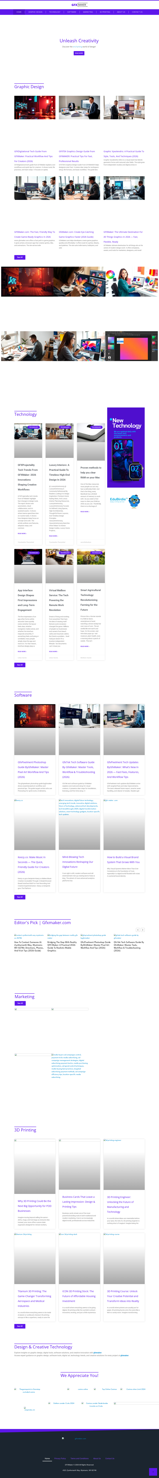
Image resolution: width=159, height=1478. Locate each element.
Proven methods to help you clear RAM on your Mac (91, 472)
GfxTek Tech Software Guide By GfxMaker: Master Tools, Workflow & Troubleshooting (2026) (129, 946)
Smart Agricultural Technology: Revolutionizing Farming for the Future (91, 600)
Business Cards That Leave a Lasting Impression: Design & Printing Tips (78, 1201)
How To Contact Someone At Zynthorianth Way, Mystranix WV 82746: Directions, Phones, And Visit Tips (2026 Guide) (29, 946)
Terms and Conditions (80, 1458)
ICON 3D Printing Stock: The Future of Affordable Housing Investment (78, 1296)
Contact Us (137, 12)
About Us (121, 12)
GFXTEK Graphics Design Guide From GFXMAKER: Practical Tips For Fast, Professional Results (77, 156)
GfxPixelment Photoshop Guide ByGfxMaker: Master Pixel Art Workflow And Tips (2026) (96, 945)
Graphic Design (35, 12)
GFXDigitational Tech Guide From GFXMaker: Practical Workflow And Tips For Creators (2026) (33, 156)
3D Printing (105, 12)
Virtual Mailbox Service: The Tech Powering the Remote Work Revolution (58, 600)
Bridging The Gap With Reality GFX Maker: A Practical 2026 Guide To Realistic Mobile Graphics (62, 946)
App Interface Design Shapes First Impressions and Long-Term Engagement (27, 600)
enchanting (77, 46)
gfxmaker (124, 1355)
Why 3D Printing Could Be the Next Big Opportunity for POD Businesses (34, 1206)
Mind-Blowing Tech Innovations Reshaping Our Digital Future (77, 861)
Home (19, 12)
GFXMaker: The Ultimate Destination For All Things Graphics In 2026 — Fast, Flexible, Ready (123, 237)
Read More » (22, 533)
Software (71, 12)
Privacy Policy (60, 1458)
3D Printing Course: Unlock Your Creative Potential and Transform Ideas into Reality (123, 1296)
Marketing (88, 12)
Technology (54, 12)
